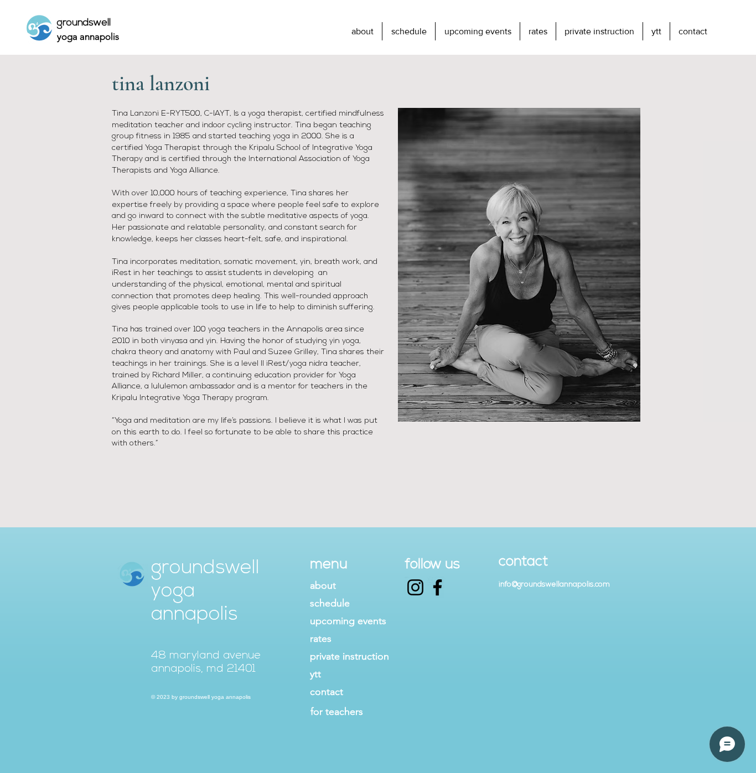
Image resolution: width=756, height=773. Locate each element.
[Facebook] (437, 587)
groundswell (84, 23)
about (323, 585)
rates (321, 638)
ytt (315, 674)
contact (326, 692)
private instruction (349, 656)
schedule (330, 603)
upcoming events (348, 621)
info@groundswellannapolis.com (554, 584)
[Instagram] (415, 587)
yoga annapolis (88, 36)
